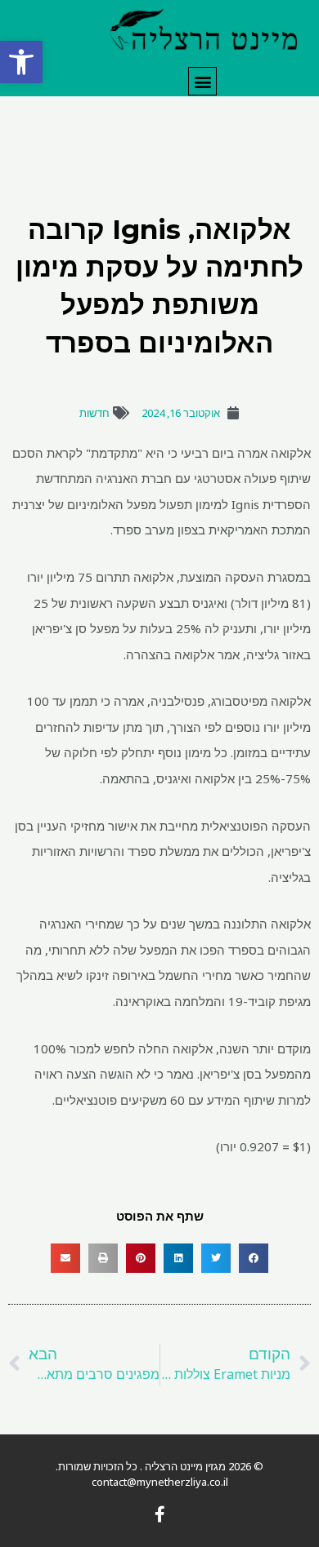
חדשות (94, 413)
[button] (21, 62)
